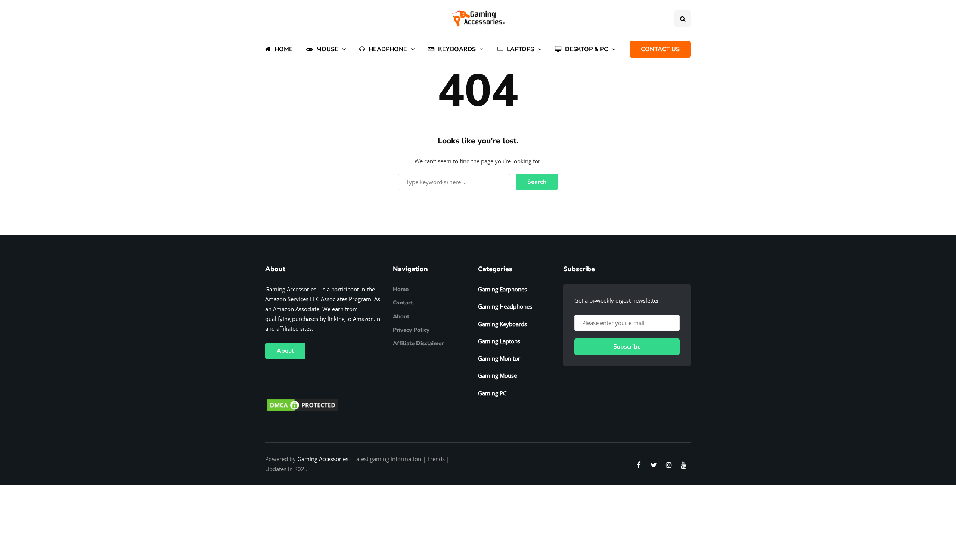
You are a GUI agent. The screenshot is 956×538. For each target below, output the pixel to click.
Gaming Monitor (499, 358)
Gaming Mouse (497, 375)
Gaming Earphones (502, 289)
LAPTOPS (520, 49)
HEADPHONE (388, 49)
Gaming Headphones (505, 306)
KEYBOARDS (457, 49)
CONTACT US (660, 49)
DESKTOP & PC (586, 49)
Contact (403, 302)
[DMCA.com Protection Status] (302, 404)
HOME (283, 49)
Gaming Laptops (499, 341)
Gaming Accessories (322, 459)
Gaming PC (492, 393)
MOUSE (327, 49)
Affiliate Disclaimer (418, 343)
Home (401, 289)
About (285, 351)
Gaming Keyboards (502, 324)
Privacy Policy (411, 330)
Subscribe (627, 347)
